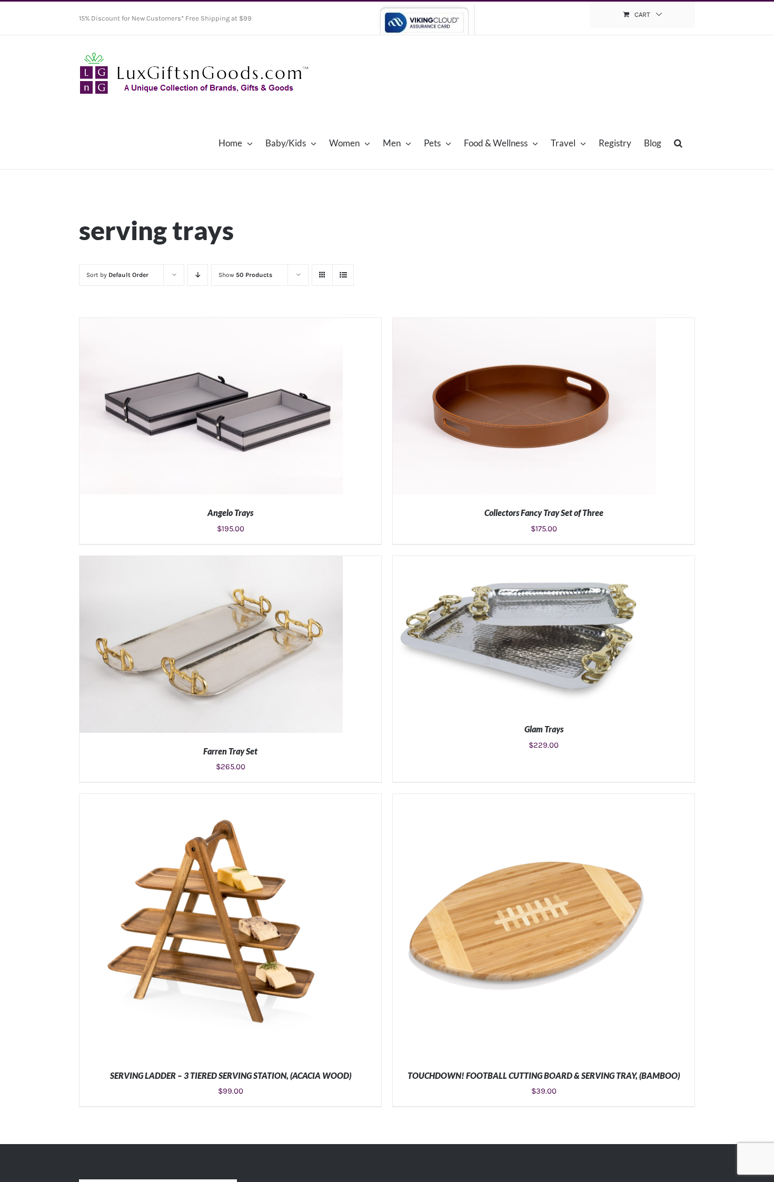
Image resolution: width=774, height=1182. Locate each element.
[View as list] (343, 275)
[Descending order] (197, 275)
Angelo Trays (230, 513)
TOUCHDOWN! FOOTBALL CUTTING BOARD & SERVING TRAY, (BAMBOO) (544, 1075)
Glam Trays (543, 729)
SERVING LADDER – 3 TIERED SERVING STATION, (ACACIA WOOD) (230, 1075)
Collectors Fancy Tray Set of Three (543, 513)
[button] (678, 142)
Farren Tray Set (230, 751)
